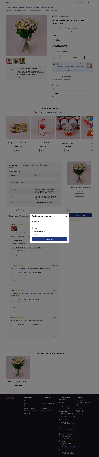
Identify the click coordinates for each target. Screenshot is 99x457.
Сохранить (49, 239)
